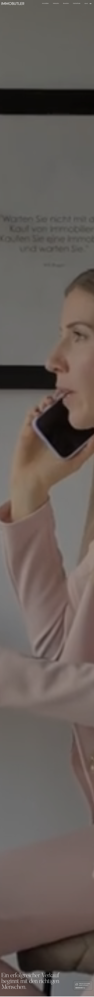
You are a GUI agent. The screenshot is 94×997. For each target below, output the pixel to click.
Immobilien (45, 3)
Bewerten (66, 3)
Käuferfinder (76, 3)
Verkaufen (56, 3)
